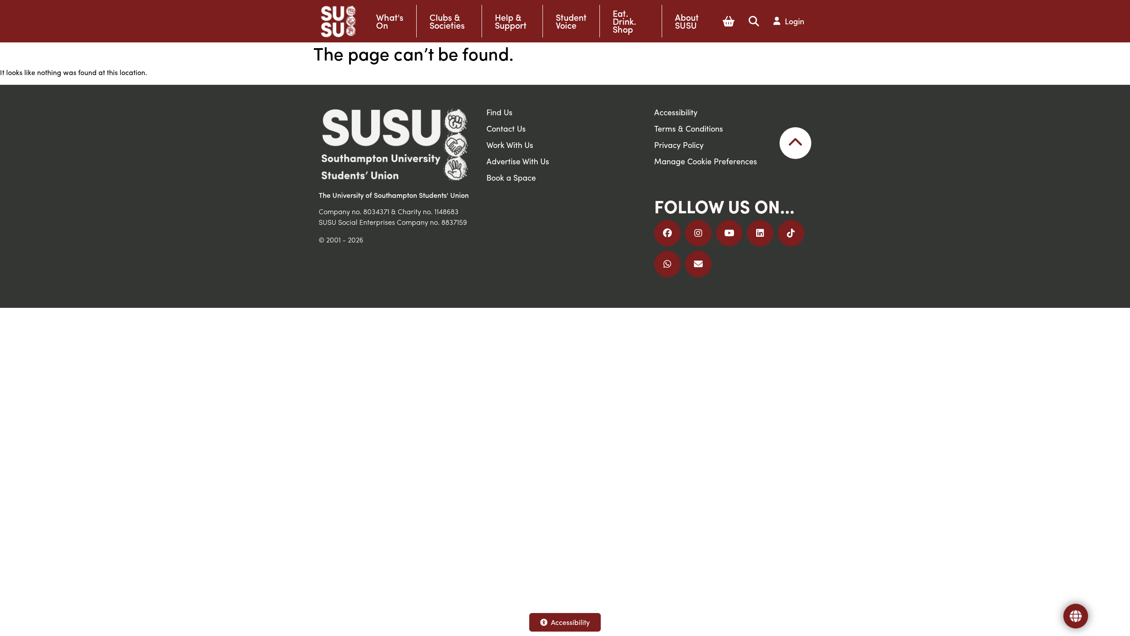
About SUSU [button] (687, 21)
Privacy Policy (679, 144)
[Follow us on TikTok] (791, 233)
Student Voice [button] (571, 21)
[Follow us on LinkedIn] (760, 233)
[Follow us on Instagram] (698, 233)
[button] (728, 21)
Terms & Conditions (688, 128)
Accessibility (570, 622)
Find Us (499, 111)
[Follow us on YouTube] (729, 233)
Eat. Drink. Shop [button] (624, 21)
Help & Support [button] (511, 21)
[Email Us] (698, 264)
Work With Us (509, 144)
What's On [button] (389, 21)
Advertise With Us (517, 161)
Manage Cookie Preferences (705, 161)
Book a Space (511, 177)
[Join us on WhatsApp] (667, 264)
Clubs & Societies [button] (447, 21)
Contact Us (506, 128)
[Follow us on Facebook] (667, 233)
